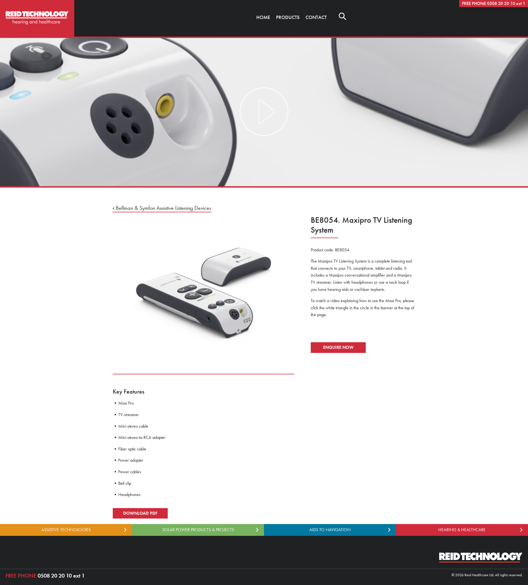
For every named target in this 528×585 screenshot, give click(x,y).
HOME (263, 17)
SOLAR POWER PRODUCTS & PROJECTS (198, 530)
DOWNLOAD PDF (140, 513)
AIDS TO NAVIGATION (330, 530)
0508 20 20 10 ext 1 (45, 575)
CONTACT (316, 17)
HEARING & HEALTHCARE (462, 530)
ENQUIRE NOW (338, 347)
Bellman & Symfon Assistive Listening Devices (162, 207)
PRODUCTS (287, 17)
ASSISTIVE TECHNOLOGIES (66, 530)
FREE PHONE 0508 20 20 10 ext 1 (493, 3)
